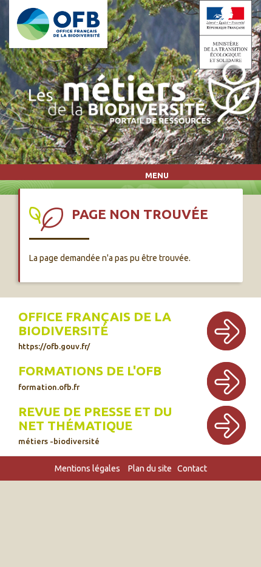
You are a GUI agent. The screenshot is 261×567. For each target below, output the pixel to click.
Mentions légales (87, 468)
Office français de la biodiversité (94, 324)
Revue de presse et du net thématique (95, 419)
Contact (192, 468)
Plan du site (150, 468)
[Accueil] (141, 95)
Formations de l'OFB (89, 371)
